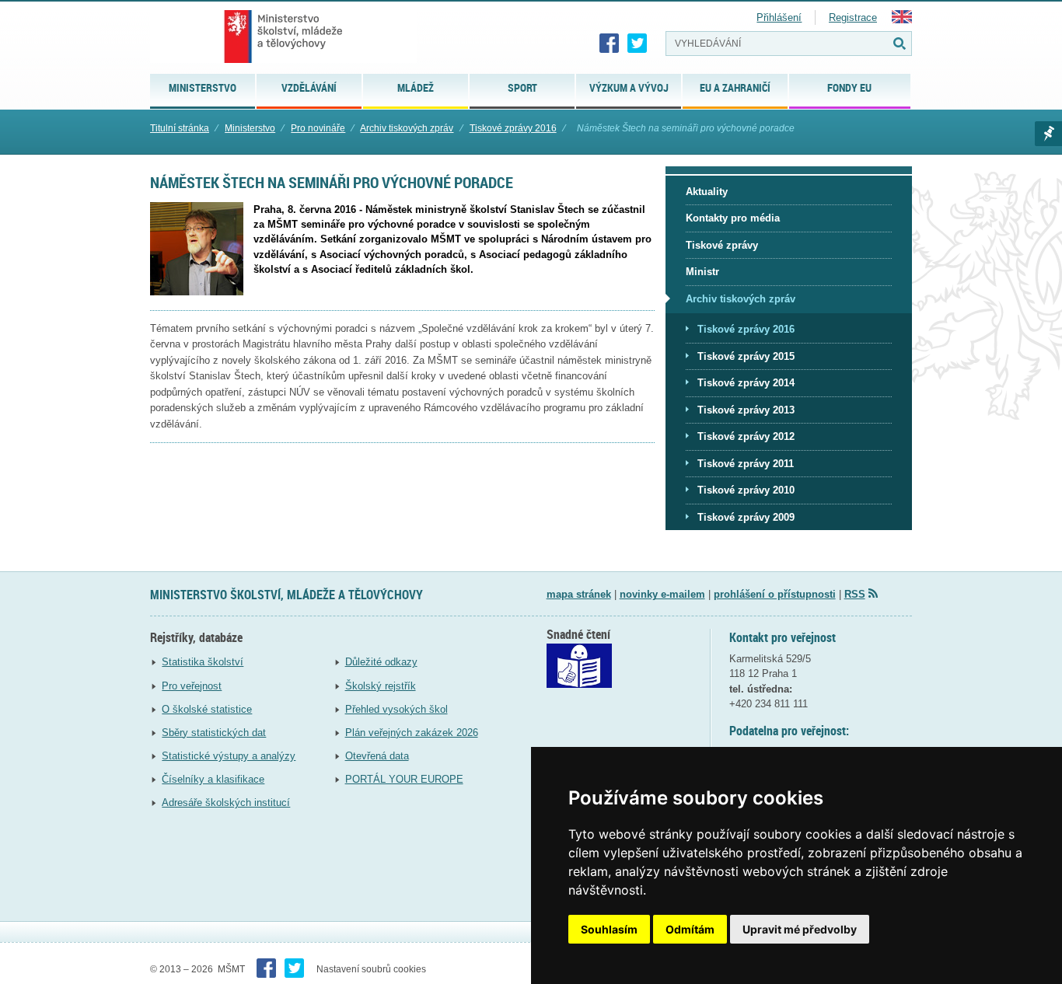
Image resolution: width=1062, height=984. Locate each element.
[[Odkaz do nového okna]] (579, 684)
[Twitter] (637, 43)
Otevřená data (377, 756)
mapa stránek (579, 594)
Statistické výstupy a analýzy (228, 756)
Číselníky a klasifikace (213, 779)
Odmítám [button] (689, 929)
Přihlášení (779, 17)
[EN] (902, 20)
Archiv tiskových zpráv (406, 128)
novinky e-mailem (662, 594)
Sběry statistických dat (214, 732)
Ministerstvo (250, 128)
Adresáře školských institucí (226, 802)
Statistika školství (202, 662)
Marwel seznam (1048, 133)
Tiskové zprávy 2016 (513, 128)
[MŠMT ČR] (283, 36)
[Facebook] (609, 43)
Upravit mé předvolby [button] (799, 929)
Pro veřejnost (192, 686)
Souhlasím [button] (609, 929)
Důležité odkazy (381, 662)
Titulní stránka (179, 128)
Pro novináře (318, 128)
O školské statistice (207, 709)
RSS (854, 594)
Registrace (853, 17)
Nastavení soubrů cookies (371, 969)
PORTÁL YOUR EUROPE (404, 779)
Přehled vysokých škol (396, 709)
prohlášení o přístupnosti (775, 594)
